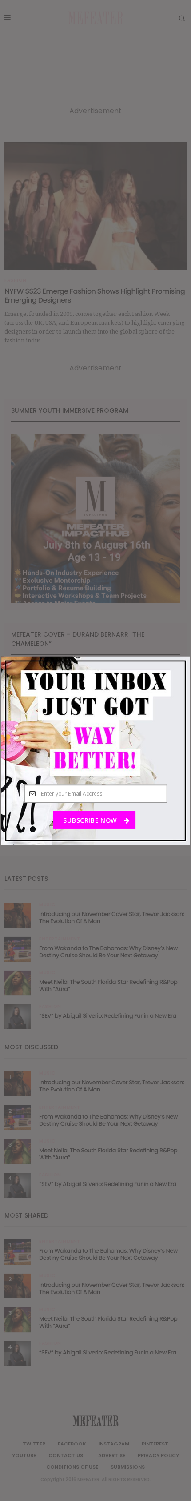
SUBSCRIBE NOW (90, 820)
